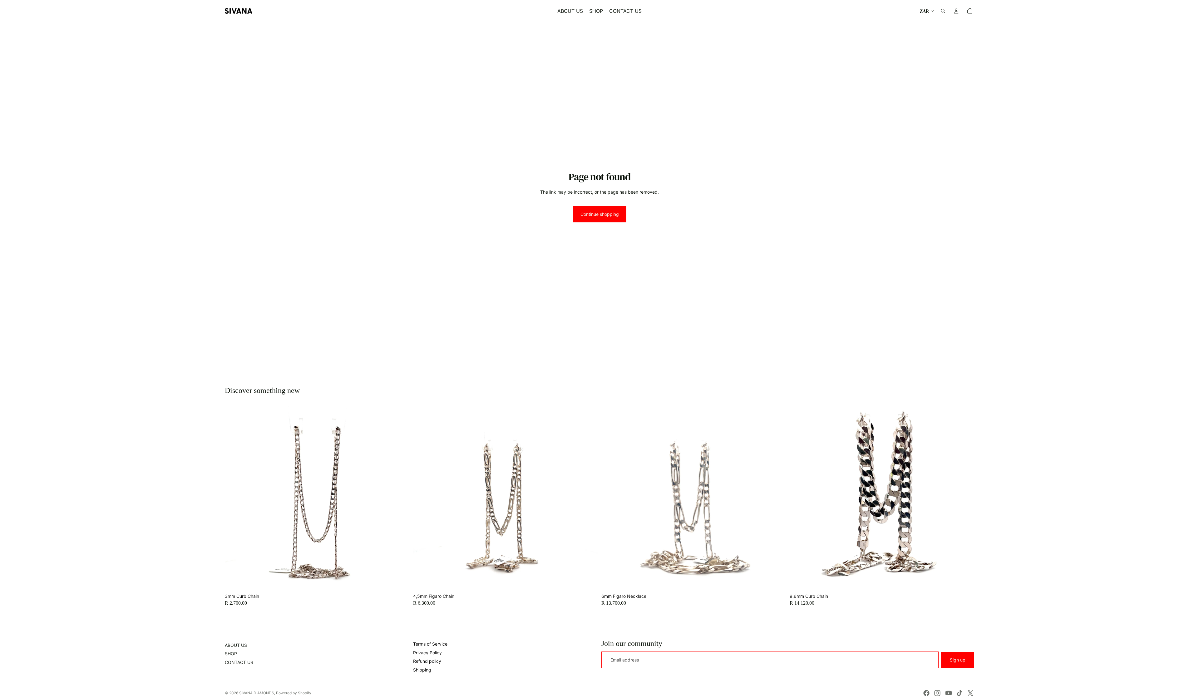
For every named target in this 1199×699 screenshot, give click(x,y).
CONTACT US (239, 662)
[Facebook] (926, 693)
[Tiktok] (959, 693)
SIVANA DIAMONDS (256, 693)
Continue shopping (599, 214)
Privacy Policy (427, 652)
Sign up (957, 659)
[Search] (943, 11)
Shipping (422, 669)
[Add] (399, 581)
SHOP (231, 653)
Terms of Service (430, 644)
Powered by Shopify (293, 693)
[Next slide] (400, 498)
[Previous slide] (234, 498)
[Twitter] (970, 693)
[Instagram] (937, 693)
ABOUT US (236, 645)
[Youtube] (948, 693)
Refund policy (427, 661)
